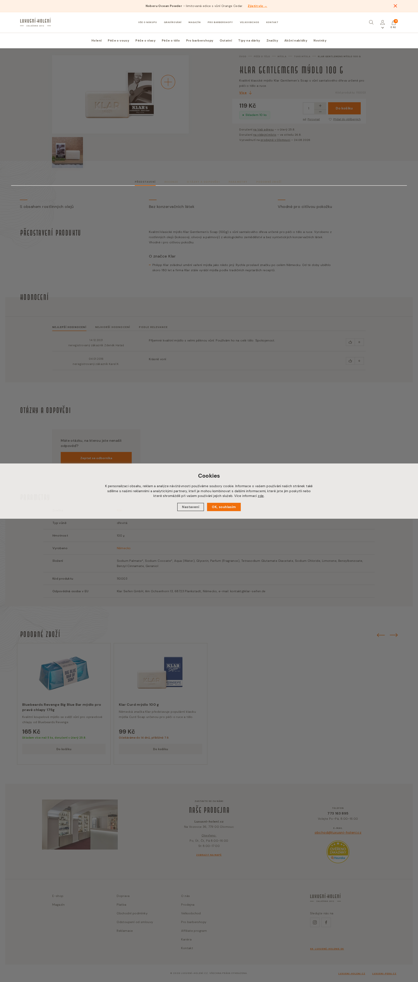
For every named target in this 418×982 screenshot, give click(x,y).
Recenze (171, 182)
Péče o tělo (171, 40)
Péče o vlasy (145, 40)
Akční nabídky (295, 40)
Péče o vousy (118, 40)
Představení (145, 182)
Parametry (238, 182)
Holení (96, 40)
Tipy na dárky (249, 40)
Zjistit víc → (257, 6)
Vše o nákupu (147, 22)
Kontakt (272, 22)
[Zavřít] (395, 6)
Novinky (320, 40)
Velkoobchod (249, 22)
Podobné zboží (269, 182)
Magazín (195, 22)
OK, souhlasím (224, 507)
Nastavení (190, 507)
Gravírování (173, 22)
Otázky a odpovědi (203, 182)
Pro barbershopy (220, 22)
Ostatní (226, 40)
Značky (272, 40)
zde (261, 496)
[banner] (35, 22)
